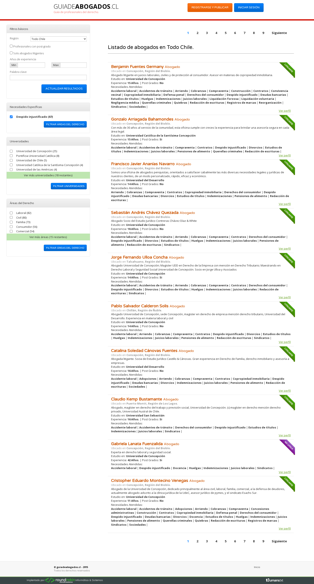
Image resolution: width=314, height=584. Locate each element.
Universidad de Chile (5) (31, 160)
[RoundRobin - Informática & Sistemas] (60, 579)
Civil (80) (21, 217)
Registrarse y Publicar (210, 7)
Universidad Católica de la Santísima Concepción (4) (49, 165)
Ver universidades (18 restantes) (48, 175)
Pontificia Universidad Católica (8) (37, 156)
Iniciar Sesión (249, 7)
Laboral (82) (23, 213)
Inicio (257, 567)
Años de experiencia (23, 59)
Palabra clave (18, 72)
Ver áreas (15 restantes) (48, 237)
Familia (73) (23, 222)
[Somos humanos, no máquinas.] (274, 580)
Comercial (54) (25, 231)
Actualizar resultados (64, 88)
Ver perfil (285, 111)
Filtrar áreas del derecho (65, 124)
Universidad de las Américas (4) (36, 169)
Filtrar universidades (68, 186)
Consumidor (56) (26, 227)
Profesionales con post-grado (32, 46)
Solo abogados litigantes (28, 53)
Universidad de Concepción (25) (36, 151)
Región (14, 38)
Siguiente (279, 33)
